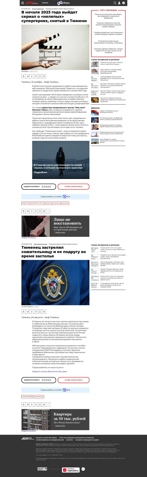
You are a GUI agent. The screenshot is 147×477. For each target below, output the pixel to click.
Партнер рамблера (54, 469)
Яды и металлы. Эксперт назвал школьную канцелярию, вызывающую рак (111, 71)
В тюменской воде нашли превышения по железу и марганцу (108, 42)
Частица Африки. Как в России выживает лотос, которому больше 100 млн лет (112, 78)
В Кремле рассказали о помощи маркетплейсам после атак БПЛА (111, 125)
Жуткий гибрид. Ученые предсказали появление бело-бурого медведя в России (112, 92)
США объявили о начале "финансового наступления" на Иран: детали (112, 141)
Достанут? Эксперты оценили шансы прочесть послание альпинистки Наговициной (112, 85)
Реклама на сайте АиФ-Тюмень (46, 438)
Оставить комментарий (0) (73, 186)
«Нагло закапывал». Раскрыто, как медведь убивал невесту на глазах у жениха (112, 263)
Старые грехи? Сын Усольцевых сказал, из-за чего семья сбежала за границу (112, 249)
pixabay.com (33, 71)
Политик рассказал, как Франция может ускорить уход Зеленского (111, 118)
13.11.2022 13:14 (25, 9)
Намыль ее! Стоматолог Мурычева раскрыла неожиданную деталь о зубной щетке (112, 278)
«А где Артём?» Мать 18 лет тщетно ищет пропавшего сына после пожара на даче (112, 285)
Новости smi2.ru (28, 238)
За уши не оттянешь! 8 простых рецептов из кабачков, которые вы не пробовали (112, 99)
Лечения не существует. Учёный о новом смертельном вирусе (111, 63)
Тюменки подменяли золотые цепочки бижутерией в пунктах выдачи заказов (108, 25)
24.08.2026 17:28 (26, 244)
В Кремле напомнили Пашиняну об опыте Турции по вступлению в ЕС (112, 132)
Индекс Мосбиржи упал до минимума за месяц (109, 111)
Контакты (69, 440)
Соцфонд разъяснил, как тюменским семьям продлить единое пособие (108, 33)
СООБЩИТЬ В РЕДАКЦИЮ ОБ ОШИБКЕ (87, 440)
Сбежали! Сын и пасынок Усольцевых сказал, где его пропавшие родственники (113, 256)
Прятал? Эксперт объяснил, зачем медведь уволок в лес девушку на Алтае (111, 270)
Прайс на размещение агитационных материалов (76, 438)
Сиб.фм (36, 306)
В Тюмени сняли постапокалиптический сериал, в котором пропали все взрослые (58, 166)
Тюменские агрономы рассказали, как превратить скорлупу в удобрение (108, 16)
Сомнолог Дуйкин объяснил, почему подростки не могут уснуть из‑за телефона (108, 50)
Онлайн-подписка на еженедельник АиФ (50, 440)
